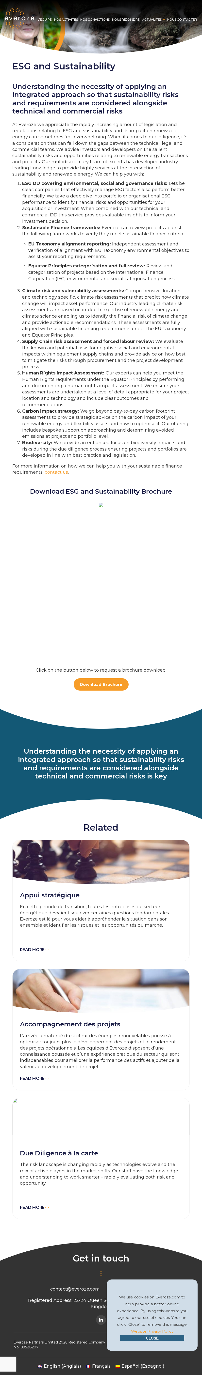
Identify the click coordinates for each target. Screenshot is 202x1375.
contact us (56, 472)
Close (152, 1338)
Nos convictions (95, 19)
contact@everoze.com (75, 1289)
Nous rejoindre (126, 19)
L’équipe (45, 19)
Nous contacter (182, 19)
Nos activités (66, 19)
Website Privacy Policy (152, 1331)
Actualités (152, 19)
